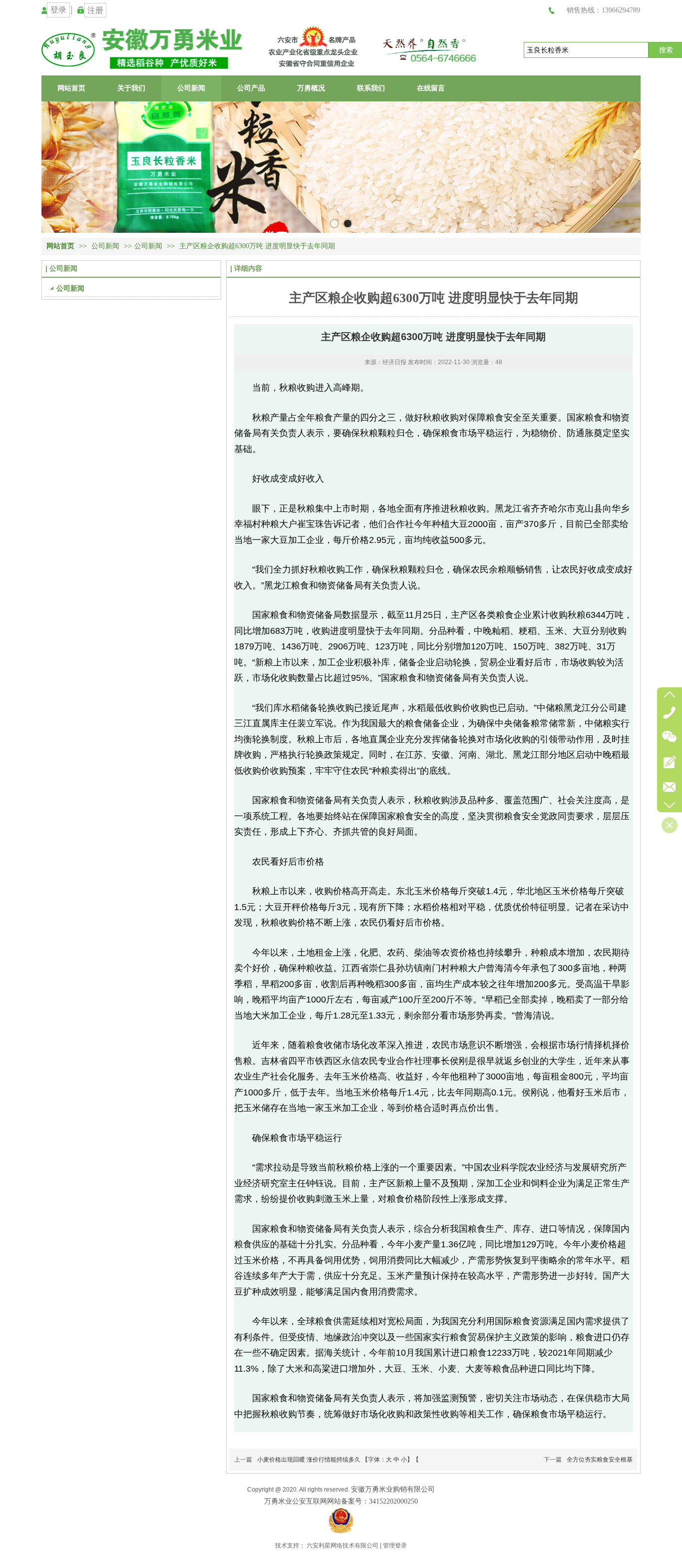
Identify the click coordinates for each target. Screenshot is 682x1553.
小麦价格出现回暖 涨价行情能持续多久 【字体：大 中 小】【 (338, 1459)
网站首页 (60, 246)
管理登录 (395, 1545)
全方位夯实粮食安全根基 (600, 1459)
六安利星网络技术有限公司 (342, 1545)
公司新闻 (106, 246)
